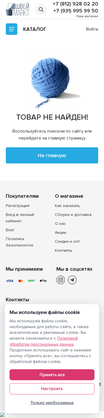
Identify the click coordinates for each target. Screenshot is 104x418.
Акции (60, 232)
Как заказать (67, 205)
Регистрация (17, 205)
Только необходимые (52, 402)
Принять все (52, 374)
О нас (60, 223)
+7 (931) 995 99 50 (75, 10)
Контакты (63, 250)
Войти (92, 29)
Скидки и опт (67, 241)
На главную (52, 155)
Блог (10, 229)
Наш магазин (87, 16)
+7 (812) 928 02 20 (75, 4)
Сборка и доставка (73, 214)
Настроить (52, 388)
